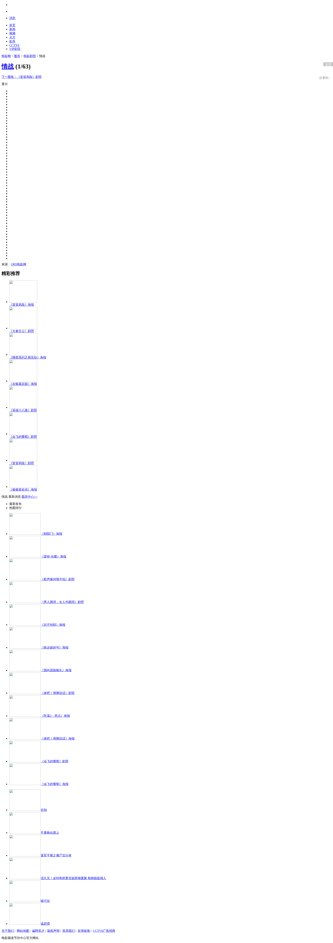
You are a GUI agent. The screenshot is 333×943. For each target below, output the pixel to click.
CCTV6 (14, 45)
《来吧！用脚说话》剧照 (58, 693)
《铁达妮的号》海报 (54, 647)
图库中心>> (29, 496)
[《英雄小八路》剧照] (23, 407)
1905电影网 (18, 264)
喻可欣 (45, 901)
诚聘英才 (38, 930)
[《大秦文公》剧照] (23, 328)
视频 (12, 33)
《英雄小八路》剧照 (23, 410)
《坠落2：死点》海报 (55, 715)
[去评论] (327, 56)
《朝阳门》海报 (51, 533)
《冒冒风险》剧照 (22, 76)
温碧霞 (45, 923)
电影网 (6, 56)
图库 (17, 56)
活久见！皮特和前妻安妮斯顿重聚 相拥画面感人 (73, 878)
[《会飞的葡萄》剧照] (23, 433)
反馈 (328, 64)
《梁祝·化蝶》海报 (53, 556)
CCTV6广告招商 (104, 930)
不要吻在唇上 (50, 832)
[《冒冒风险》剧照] (23, 460)
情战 (8, 66)
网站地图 (23, 930)
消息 (12, 18)
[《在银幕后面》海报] (23, 381)
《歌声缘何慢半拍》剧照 (58, 579)
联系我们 (68, 930)
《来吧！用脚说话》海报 (58, 738)
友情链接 (84, 930)
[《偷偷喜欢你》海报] (23, 486)
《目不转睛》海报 (53, 624)
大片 (12, 37)
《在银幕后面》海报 (23, 383)
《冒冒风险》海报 (21, 304)
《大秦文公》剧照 (21, 331)
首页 (12, 25)
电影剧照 (30, 56)
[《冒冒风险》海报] (23, 301)
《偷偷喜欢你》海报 (23, 489)
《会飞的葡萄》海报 (54, 784)
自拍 (44, 809)
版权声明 (53, 930)
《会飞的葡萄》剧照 (23, 436)
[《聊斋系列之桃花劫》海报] (23, 354)
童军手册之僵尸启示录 (56, 855)
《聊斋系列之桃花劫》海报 (27, 357)
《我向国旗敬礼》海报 (56, 670)
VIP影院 (14, 49)
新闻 (12, 29)
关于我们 (8, 930)
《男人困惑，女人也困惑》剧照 (62, 602)
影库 (12, 41)
